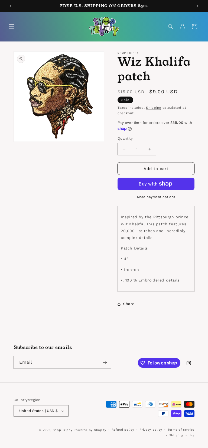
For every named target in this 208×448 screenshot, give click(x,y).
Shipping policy (182, 435)
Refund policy (123, 429)
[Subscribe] (105, 362)
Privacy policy (150, 429)
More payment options (156, 197)
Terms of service (181, 429)
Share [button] (129, 304)
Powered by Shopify (90, 430)
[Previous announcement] (11, 6)
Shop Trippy (63, 430)
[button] (11, 27)
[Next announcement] (197, 6)
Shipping (153, 108)
